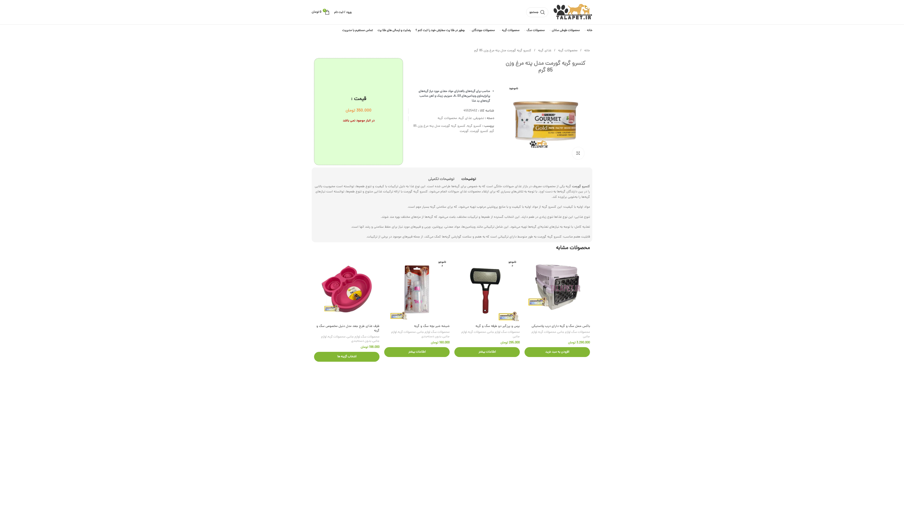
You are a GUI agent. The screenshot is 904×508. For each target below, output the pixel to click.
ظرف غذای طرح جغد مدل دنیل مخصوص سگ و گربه (347, 328)
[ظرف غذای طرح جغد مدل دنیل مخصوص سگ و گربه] (346, 289)
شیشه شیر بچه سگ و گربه (432, 326)
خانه (586, 50)
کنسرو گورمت (479, 131)
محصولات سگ (581, 332)
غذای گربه (544, 50)
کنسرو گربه (474, 126)
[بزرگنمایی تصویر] (578, 153)
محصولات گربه (567, 50)
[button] (557, 352)
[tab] (468, 177)
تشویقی (478, 118)
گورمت (464, 131)
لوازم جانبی (563, 332)
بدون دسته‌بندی (431, 336)
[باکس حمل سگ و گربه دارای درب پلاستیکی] (557, 289)
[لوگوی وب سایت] (572, 12)
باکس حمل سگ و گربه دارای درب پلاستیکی (561, 326)
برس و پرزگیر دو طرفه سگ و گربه (498, 326)
